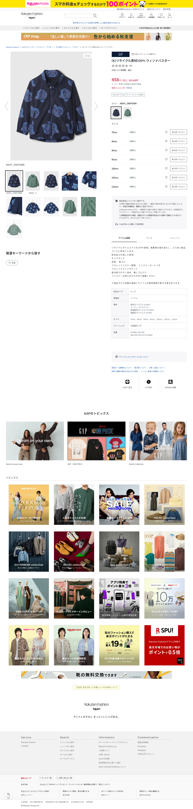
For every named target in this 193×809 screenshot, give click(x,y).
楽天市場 (166, 9)
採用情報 (89, 802)
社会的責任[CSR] (77, 802)
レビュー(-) (174, 237)
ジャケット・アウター (44, 47)
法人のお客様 (104, 758)
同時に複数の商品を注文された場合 (125, 371)
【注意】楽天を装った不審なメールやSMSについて (97, 687)
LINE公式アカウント (146, 754)
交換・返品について (156, 367)
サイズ (149, 237)
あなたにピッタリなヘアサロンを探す (35, 791)
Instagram (142, 750)
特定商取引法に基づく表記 (109, 763)
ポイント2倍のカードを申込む (112, 791)
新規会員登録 (143, 742)
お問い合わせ (104, 754)
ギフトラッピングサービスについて (133, 357)
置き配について (140, 367)
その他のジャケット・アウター (67, 47)
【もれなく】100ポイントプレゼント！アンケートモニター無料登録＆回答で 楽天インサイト (74, 784)
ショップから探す (67, 746)
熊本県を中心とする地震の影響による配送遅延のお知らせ (96, 23)
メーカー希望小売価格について (152, 371)
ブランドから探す (67, 742)
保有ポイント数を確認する (149, 791)
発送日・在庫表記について (121, 367)
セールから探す (66, 754)
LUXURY (24, 746)
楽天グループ (152, 9)
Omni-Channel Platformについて (112, 767)
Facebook (142, 746)
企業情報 (24, 802)
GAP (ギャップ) (27, 47)
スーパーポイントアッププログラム (113, 742)
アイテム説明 (124, 237)
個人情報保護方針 (36, 802)
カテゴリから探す (67, 750)
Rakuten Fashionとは (108, 746)
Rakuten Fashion (12, 47)
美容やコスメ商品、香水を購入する (76, 791)
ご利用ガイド (104, 750)
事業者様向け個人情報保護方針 (57, 802)
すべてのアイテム (67, 758)
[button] (51, 106)
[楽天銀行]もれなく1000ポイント (130, 9)
